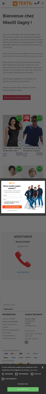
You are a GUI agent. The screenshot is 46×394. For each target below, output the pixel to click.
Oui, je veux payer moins (12, 207)
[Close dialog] (43, 182)
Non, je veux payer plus (12, 210)
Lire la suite (33, 370)
